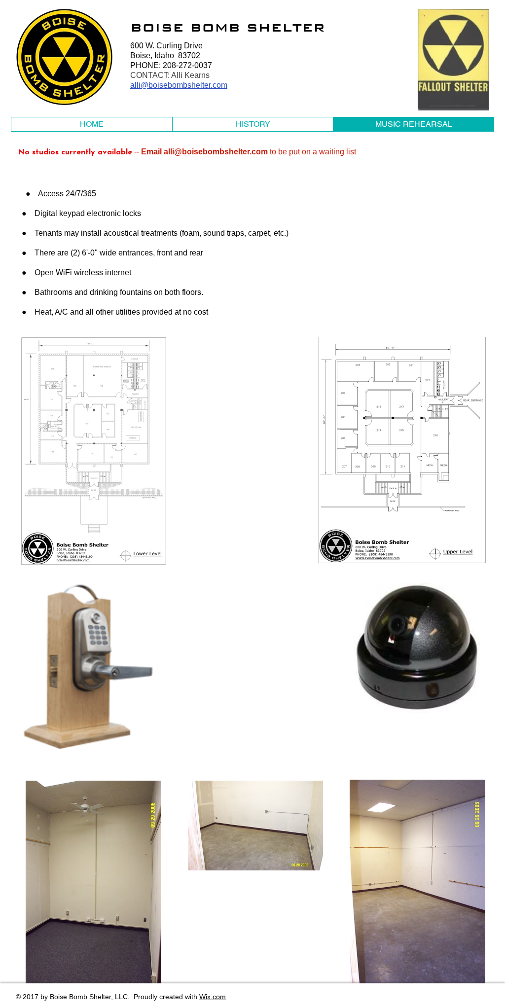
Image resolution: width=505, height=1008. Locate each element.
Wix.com (212, 997)
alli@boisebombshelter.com (178, 85)
